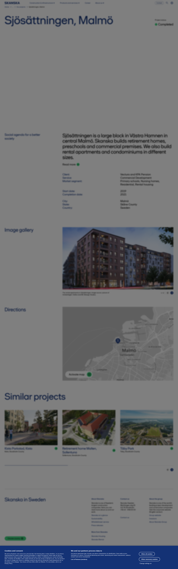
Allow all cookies (147, 554)
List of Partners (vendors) (79, 559)
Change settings (145, 563)
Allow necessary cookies (149, 559)
